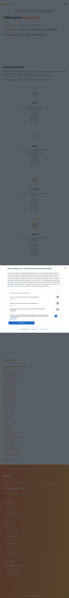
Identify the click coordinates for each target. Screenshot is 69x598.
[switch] (56, 297)
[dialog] (34, 299)
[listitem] (34, 293)
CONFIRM (21, 323)
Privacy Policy (45, 329)
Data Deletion (24, 329)
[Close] (65, 268)
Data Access (34, 329)
